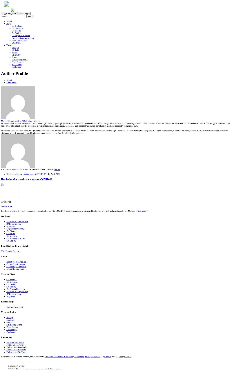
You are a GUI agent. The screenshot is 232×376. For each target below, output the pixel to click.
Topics (9, 45)
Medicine (16, 50)
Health (14, 52)
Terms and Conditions (54, 357)
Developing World (20, 60)
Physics (15, 57)
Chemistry (16, 55)
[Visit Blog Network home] (12, 11)
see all (57, 169)
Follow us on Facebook (16, 347)
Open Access (17, 62)
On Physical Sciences (21, 35)
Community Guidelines (16, 266)
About (9, 21)
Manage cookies (125, 357)
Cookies (107, 357)
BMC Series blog (19, 40)
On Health (16, 31)
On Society (16, 33)
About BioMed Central (16, 269)
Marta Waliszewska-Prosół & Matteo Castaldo (20, 121)
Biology (15, 47)
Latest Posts (11, 82)
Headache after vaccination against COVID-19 (26, 174)
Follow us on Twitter (15, 345)
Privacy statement (92, 357)
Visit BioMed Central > (11, 251)
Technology (17, 64)
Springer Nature (57, 369)
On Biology (17, 26)
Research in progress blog (23, 38)
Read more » (142, 211)
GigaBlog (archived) (15, 229)
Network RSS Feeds (15, 342)
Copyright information (15, 264)
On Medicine (17, 28)
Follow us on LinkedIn (16, 350)
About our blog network (16, 262)
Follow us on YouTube (16, 352)
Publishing (16, 67)
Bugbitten (10, 296)
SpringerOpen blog (14, 307)
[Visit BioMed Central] (6, 6)
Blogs (8, 23)
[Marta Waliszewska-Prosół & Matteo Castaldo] (18, 118)
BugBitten (16, 43)
